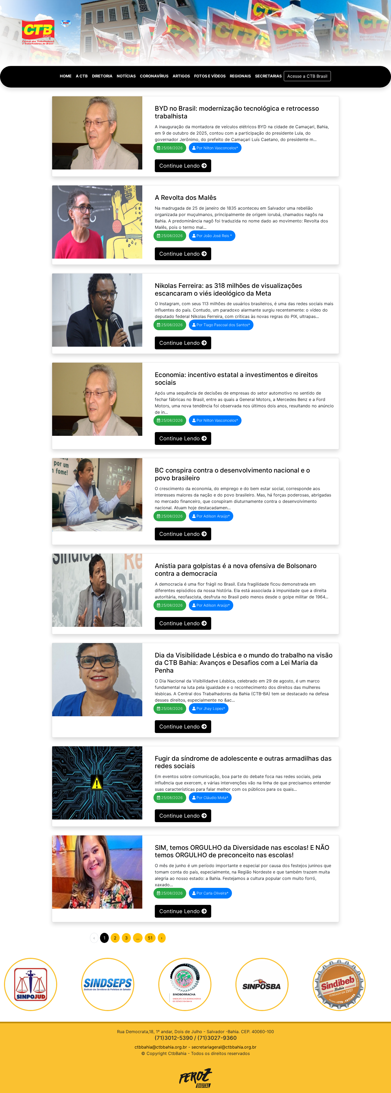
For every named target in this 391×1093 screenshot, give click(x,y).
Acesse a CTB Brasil (307, 76)
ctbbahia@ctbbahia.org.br (161, 1047)
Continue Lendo (180, 166)
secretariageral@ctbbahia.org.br (224, 1047)
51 (150, 938)
